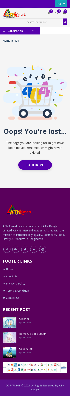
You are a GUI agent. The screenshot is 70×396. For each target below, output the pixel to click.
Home (6, 40)
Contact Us (12, 297)
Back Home (35, 165)
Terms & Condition (17, 290)
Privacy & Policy (15, 283)
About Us (11, 276)
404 (16, 40)
